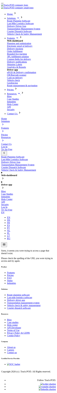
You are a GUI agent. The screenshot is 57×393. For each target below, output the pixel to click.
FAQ (9, 278)
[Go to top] (2, 3)
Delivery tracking (15, 48)
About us (11, 347)
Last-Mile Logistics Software (20, 23)
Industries (11, 101)
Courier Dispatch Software (19, 31)
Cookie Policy (13, 335)
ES (8, 225)
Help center (12, 325)
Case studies (12, 322)
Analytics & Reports (16, 67)
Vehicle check (13, 80)
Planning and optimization (19, 43)
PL (8, 233)
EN (2, 212)
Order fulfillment (15, 51)
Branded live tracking (17, 54)
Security (11, 109)
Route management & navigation (22, 85)
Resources (12, 94)
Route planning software (18, 295)
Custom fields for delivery (19, 59)
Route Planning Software (18, 21)
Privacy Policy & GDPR (18, 333)
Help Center (12, 104)
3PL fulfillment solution (18, 56)
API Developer (14, 327)
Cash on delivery (15, 77)
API (9, 107)
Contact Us (12, 113)
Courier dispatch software (19, 308)
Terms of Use (13, 330)
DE (8, 220)
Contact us (12, 352)
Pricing (10, 89)
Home (10, 14)
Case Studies (13, 99)
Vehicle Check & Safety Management (24, 34)
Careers (10, 350)
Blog (9, 96)
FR (8, 222)
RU (8, 238)
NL (8, 230)
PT (8, 228)
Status (10, 280)
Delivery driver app (16, 300)
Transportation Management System (23, 29)
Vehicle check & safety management (23, 305)
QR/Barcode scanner (16, 75)
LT (8, 236)
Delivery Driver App (16, 26)
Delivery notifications (17, 62)
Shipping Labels (14, 64)
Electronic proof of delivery (19, 46)
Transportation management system (23, 303)
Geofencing (12, 83)
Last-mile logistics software (19, 297)
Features (11, 38)
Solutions (11, 18)
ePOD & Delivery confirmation (21, 72)
